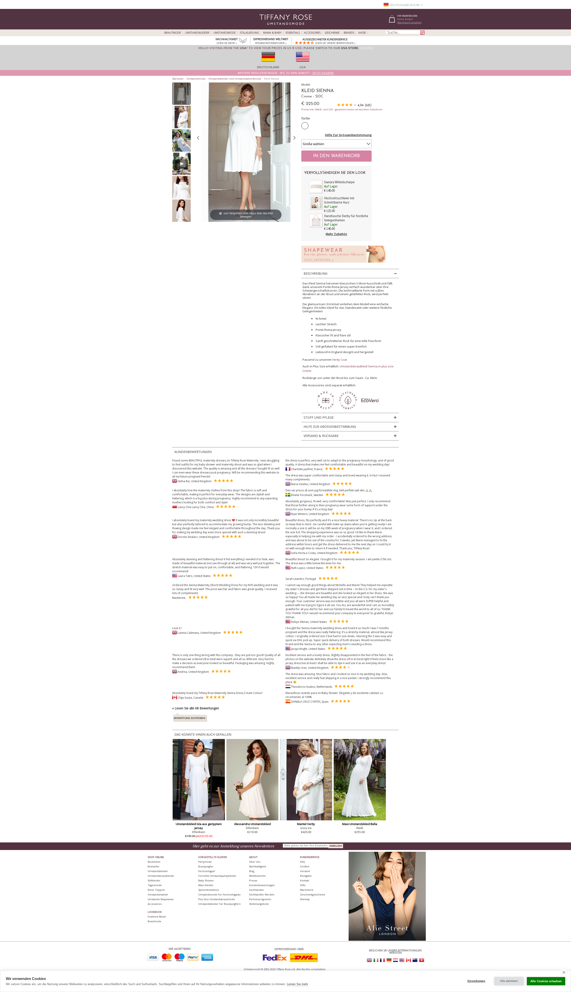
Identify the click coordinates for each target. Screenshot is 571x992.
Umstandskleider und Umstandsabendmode (234, 78)
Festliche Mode (157, 916)
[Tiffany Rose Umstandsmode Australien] (415, 960)
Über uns (254, 861)
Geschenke (332, 32)
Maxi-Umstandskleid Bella (359, 824)
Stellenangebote (259, 904)
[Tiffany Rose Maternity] (265, 27)
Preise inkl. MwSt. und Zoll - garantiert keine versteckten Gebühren (341, 109)
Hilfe (303, 885)
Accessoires (312, 32)
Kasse (362, 32)
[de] (268, 63)
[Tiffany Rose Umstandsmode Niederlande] (395, 960)
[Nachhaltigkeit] (242, 41)
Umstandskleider (197, 32)
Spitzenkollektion (208, 889)
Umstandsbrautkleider (161, 875)
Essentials (293, 32)
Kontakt (304, 880)
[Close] (367, 48)
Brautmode (172, 32)
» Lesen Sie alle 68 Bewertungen (195, 708)
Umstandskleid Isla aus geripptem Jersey (199, 826)
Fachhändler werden (261, 894)
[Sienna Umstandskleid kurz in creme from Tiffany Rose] (181, 93)
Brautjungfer (205, 866)
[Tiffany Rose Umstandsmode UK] (369, 960)
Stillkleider (154, 880)
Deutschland (268, 67)
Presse (253, 880)
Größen (304, 866)
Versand (305, 871)
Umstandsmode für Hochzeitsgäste (219, 894)
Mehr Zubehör (336, 234)
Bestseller (153, 866)
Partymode (205, 861)
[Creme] (305, 126)
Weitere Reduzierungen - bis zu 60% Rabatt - (286, 73)
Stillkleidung (249, 32)
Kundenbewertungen (262, 885)
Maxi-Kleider (205, 885)
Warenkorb (306, 889)
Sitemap (305, 899)
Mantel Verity (306, 824)
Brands (349, 32)
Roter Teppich (156, 889)
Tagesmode (155, 885)
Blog (251, 871)
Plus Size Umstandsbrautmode (216, 899)
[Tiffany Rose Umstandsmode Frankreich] (382, 960)
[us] (303, 63)
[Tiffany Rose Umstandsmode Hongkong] (421, 960)
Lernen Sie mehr (297, 984)
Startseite (178, 78)
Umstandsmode (224, 32)
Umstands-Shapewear (161, 899)
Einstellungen (476, 981)
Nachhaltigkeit (257, 866)
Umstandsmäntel (158, 894)
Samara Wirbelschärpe (339, 182)
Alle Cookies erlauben (546, 981)
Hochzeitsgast (206, 871)
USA (303, 67)
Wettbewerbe (257, 875)
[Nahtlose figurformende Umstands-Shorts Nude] (343, 263)
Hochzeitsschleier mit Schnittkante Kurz (339, 200)
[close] (563, 972)
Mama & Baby (272, 32)
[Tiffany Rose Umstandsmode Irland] (376, 960)
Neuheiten (154, 861)
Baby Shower (206, 880)
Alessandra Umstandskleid (252, 824)
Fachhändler (256, 889)
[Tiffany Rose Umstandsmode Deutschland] (389, 960)
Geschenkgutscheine (312, 894)
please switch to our (331, 48)
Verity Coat (339, 360)
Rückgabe (306, 875)
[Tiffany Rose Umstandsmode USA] (402, 960)
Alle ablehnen (509, 981)
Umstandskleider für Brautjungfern (219, 904)
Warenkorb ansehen (409, 22)
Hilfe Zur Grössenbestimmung (348, 135)
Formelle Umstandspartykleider (217, 875)
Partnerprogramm (260, 899)
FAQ (302, 861)
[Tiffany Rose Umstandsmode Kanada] (408, 960)
